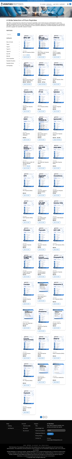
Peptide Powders (10, 60)
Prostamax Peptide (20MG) (42, 327)
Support (62, 4)
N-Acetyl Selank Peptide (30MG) (41, 272)
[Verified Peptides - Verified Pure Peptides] (12, 4)
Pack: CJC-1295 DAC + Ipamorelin (28, 324)
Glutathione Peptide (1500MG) (58, 191)
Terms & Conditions (40, 430)
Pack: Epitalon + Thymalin (42, 378)
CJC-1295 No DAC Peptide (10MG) (42, 218)
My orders (25, 428)
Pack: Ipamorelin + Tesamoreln (42, 297)
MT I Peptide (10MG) (27, 380)
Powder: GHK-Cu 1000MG (57, 324)
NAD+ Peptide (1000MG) (26, 134)
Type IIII (8, 51)
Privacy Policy (38, 435)
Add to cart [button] (26, 57)
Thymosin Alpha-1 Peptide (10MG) (42, 191)
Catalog (48, 4)
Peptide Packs (10, 63)
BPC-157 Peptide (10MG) (28, 52)
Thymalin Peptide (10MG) (42, 245)
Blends (8, 56)
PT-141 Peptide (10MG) (43, 106)
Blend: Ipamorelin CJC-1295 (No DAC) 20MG (28, 80)
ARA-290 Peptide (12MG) (42, 354)
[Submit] (18, 34)
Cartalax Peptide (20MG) (27, 300)
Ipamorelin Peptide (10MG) (57, 134)
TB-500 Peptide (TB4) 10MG (58, 80)
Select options (27, 84)
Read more (56, 249)
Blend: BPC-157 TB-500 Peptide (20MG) (43, 53)
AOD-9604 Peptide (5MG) (57, 163)
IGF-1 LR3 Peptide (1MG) (58, 244)
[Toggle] (19, 42)
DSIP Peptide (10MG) (28, 217)
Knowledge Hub (39, 428)
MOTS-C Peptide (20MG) (42, 80)
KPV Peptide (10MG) (27, 190)
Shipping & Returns (40, 433)
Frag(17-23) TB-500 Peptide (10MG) (27, 272)
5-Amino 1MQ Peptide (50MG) (58, 218)
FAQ (40, 445)
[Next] (46, 417)
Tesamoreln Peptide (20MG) (28, 107)
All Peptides (9, 65)
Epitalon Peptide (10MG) (57, 107)
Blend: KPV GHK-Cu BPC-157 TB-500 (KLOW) (42, 135)
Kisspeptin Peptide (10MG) (57, 272)
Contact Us (38, 438)
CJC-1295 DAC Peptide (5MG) (43, 163)
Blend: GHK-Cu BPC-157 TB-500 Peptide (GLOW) (28, 163)
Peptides (29, 445)
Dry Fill (8, 53)
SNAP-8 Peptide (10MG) (58, 353)
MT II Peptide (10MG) (58, 299)
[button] (40, 4)
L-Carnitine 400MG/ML (58, 377)
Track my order (26, 425)
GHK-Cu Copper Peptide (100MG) (57, 53)
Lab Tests (56, 4)
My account (26, 430)
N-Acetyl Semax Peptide (26, 354)
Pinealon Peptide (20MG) (27, 245)
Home (44, 4)
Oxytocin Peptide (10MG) (27, 408)
